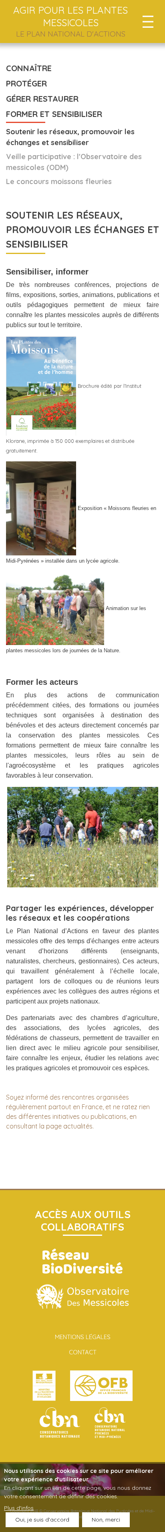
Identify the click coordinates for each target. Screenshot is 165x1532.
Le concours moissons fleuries (59, 181)
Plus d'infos (19, 1508)
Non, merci (106, 1519)
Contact (83, 1352)
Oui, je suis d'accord (42, 1519)
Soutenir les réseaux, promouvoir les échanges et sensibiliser (70, 137)
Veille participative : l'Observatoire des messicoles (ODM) (74, 162)
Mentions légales (83, 1337)
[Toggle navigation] (148, 22)
